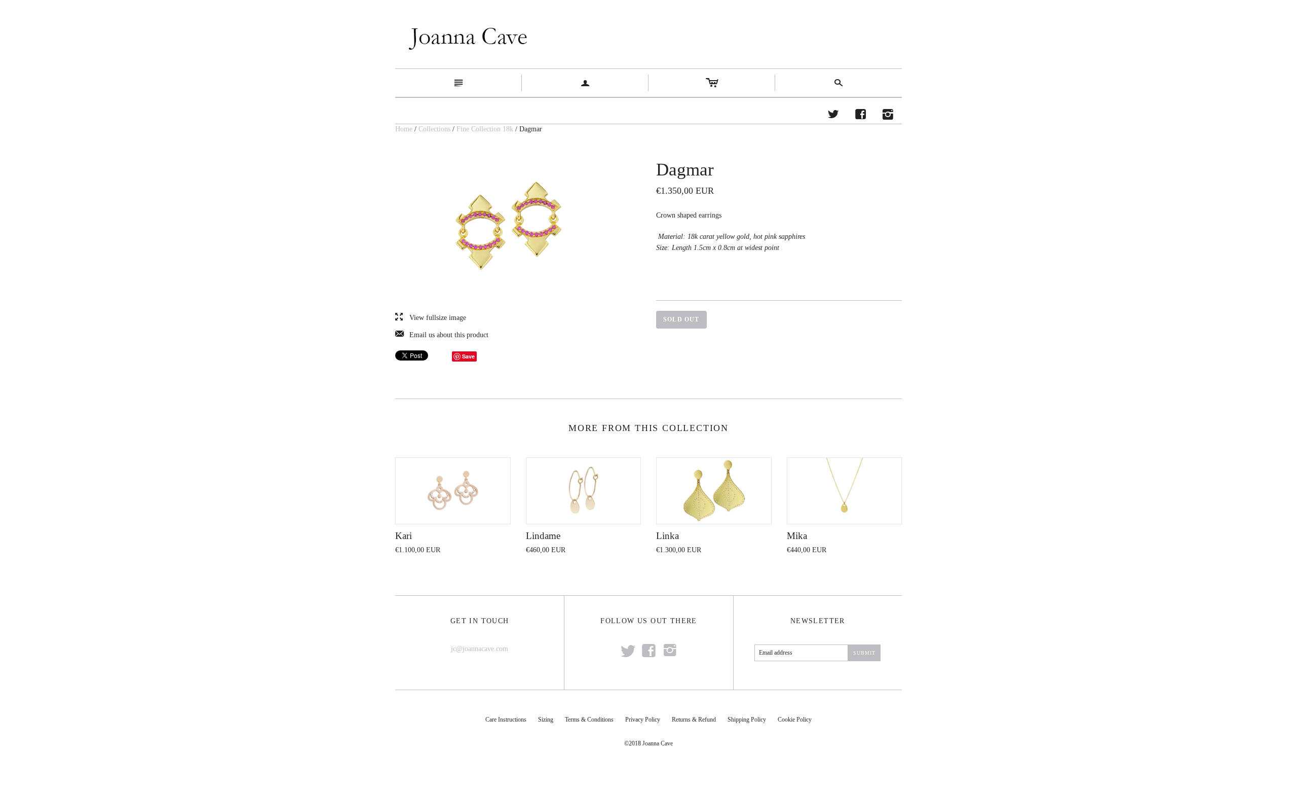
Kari (403, 535)
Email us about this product (441, 335)
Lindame (543, 535)
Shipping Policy (747, 719)
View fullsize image (430, 318)
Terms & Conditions (589, 719)
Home (403, 129)
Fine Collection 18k (484, 129)
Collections (434, 129)
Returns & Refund (694, 719)
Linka (667, 535)
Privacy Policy (642, 719)
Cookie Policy (795, 719)
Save (468, 356)
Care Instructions (505, 719)
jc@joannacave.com (479, 649)
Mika (797, 535)
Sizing (545, 719)
